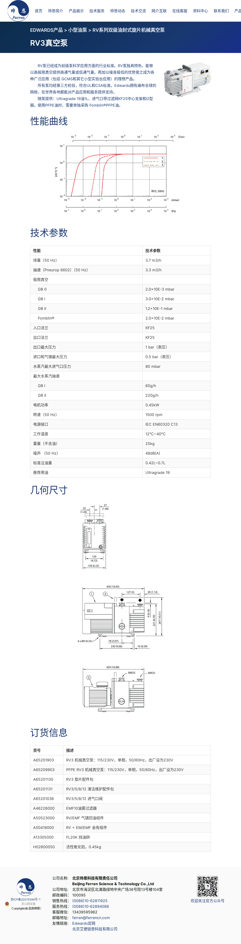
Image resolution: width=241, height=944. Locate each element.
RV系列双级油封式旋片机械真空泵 (128, 30)
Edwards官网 (83, 923)
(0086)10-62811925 (90, 900)
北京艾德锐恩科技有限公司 (94, 929)
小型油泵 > (80, 30)
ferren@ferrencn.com (91, 917)
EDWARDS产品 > (49, 30)
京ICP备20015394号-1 (25, 899)
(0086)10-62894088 (90, 906)
